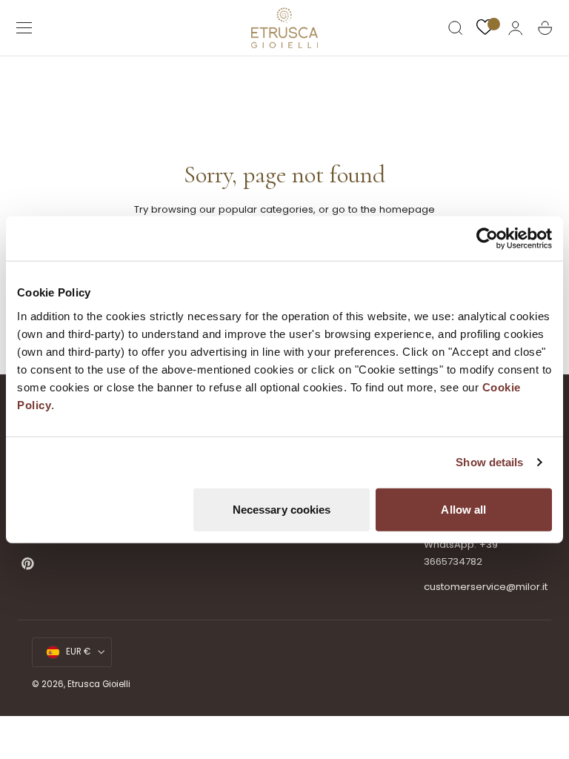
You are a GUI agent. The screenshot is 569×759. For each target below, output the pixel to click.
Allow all (463, 509)
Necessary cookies (282, 509)
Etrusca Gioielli (98, 684)
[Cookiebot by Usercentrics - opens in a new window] (487, 239)
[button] (24, 28)
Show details (489, 462)
